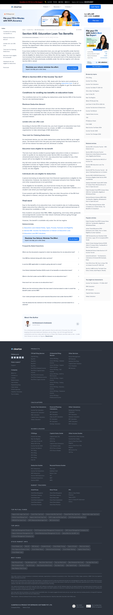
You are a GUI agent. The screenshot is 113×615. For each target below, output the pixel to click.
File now (96, 21)
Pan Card (52, 468)
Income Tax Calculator (92, 84)
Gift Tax (71, 452)
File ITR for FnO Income (37, 375)
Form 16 (33, 459)
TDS (87, 117)
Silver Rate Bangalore (56, 493)
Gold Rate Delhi (35, 497)
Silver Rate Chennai (55, 495)
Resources (57, 6)
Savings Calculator (55, 423)
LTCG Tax (52, 439)
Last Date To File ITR (36, 441)
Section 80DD (35, 480)
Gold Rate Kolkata (36, 502)
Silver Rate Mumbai (55, 504)
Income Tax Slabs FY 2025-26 (94, 87)
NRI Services (72, 368)
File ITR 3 (33, 363)
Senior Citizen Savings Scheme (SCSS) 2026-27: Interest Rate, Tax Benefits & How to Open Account (96, 245)
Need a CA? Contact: (82, 2)
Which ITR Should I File (92, 101)
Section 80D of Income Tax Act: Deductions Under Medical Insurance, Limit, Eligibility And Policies (96, 154)
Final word (6, 67)
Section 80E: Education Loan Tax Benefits (56, 29)
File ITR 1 (33, 359)
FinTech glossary (15, 389)
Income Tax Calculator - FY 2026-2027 (97, 283)
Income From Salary (74, 439)
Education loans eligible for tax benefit (9, 56)
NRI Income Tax (73, 450)
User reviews (14, 382)
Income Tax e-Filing (91, 81)
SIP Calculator (90, 289)
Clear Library (14, 387)
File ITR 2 (33, 361)
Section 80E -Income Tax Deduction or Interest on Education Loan (47, 230)
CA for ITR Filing (54, 358)
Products (45, 6)
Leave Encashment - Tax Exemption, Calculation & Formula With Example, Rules (96, 257)
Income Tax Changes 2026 (93, 134)
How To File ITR (90, 94)
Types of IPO (72, 497)
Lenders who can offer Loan (9, 44)
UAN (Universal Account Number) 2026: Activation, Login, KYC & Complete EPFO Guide (97, 238)
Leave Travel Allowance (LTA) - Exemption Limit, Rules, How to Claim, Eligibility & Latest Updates (96, 230)
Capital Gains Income (92, 114)
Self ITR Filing (34, 356)
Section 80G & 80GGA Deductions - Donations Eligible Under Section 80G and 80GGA (96, 177)
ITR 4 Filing (34, 457)
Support (13, 365)
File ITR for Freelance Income (39, 377)
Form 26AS (89, 124)
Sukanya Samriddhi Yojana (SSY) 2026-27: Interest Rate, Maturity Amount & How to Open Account (96, 184)
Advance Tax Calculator (37, 412)
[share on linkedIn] (78, 324)
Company (67, 6)
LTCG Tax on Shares (55, 450)
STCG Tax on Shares (55, 448)
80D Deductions (35, 473)
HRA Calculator (90, 286)
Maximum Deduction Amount (9, 38)
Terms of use (26, 607)
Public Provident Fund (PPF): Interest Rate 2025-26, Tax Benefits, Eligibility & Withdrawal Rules (97, 192)
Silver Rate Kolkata (55, 502)
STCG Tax (52, 441)
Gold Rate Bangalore (37, 493)
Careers (13, 377)
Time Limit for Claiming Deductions (9, 50)
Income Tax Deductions (37, 471)
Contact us (14, 375)
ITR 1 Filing (33, 450)
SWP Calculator (73, 421)
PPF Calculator (73, 414)
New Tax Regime (90, 97)
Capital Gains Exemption (57, 443)
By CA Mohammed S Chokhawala (30, 37)
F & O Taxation (73, 366)
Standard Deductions (37, 478)
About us (13, 373)
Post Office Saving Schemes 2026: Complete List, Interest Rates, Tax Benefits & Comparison (95, 206)
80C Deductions (35, 468)
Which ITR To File (35, 443)
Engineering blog (15, 384)
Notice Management (74, 356)
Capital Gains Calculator (93, 293)
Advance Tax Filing (74, 361)
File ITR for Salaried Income (38, 368)
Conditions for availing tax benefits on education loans (9, 32)
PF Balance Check (91, 121)
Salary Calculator (90, 296)
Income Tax (30, 29)
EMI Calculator (54, 414)
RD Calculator (53, 421)
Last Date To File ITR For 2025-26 (95, 104)
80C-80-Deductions (39, 29)
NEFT (51, 478)
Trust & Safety (15, 394)
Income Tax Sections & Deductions (95, 107)
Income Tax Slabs (36, 436)
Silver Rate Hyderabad (56, 500)
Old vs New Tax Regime (92, 91)
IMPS (51, 480)
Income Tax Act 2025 (92, 130)
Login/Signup (95, 7)
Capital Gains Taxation (75, 363)
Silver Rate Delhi (54, 497)
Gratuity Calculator (74, 417)
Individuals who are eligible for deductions (9, 62)
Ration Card (53, 473)
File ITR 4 (33, 366)
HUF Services (72, 359)
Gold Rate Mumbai (36, 504)
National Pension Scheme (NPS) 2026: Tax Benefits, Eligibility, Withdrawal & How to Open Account (96, 199)
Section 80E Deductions (37, 475)
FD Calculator (53, 419)
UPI (51, 475)
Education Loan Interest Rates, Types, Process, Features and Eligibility (48, 228)
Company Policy (15, 607)
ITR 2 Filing (89, 77)
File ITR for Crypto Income (38, 379)
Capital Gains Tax (55, 436)
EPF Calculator (73, 419)
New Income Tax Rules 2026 (94, 127)
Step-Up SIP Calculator (56, 417)
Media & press (15, 380)
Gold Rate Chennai (36, 495)
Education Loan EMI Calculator (35, 233)
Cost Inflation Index (55, 446)
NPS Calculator (73, 423)
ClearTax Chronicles (16, 391)
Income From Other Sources (76, 436)
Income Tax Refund (91, 111)
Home (23, 29)
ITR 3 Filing (34, 455)
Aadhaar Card (54, 471)
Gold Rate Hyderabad (37, 500)
